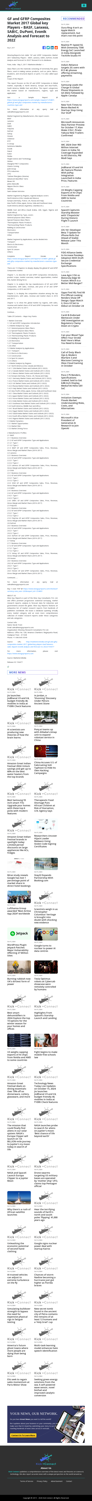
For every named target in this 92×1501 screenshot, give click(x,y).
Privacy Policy (42, 1481)
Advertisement (56, 1481)
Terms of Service (26, 1481)
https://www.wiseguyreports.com (20, 653)
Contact (69, 1481)
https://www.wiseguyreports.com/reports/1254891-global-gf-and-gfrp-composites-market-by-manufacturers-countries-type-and (32, 261)
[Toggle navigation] (83, 5)
